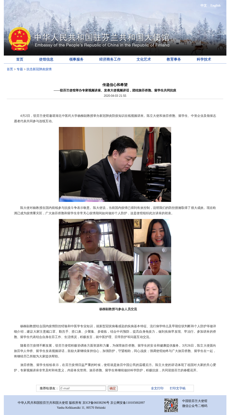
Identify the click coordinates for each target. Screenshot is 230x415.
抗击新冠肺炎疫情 (39, 69)
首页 (19, 59)
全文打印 (157, 388)
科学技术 (204, 59)
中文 (204, 5)
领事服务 (76, 59)
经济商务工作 (110, 59)
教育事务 (174, 59)
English (215, 5)
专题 (20, 69)
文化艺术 (144, 59)
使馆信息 (46, 59)
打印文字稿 (178, 388)
